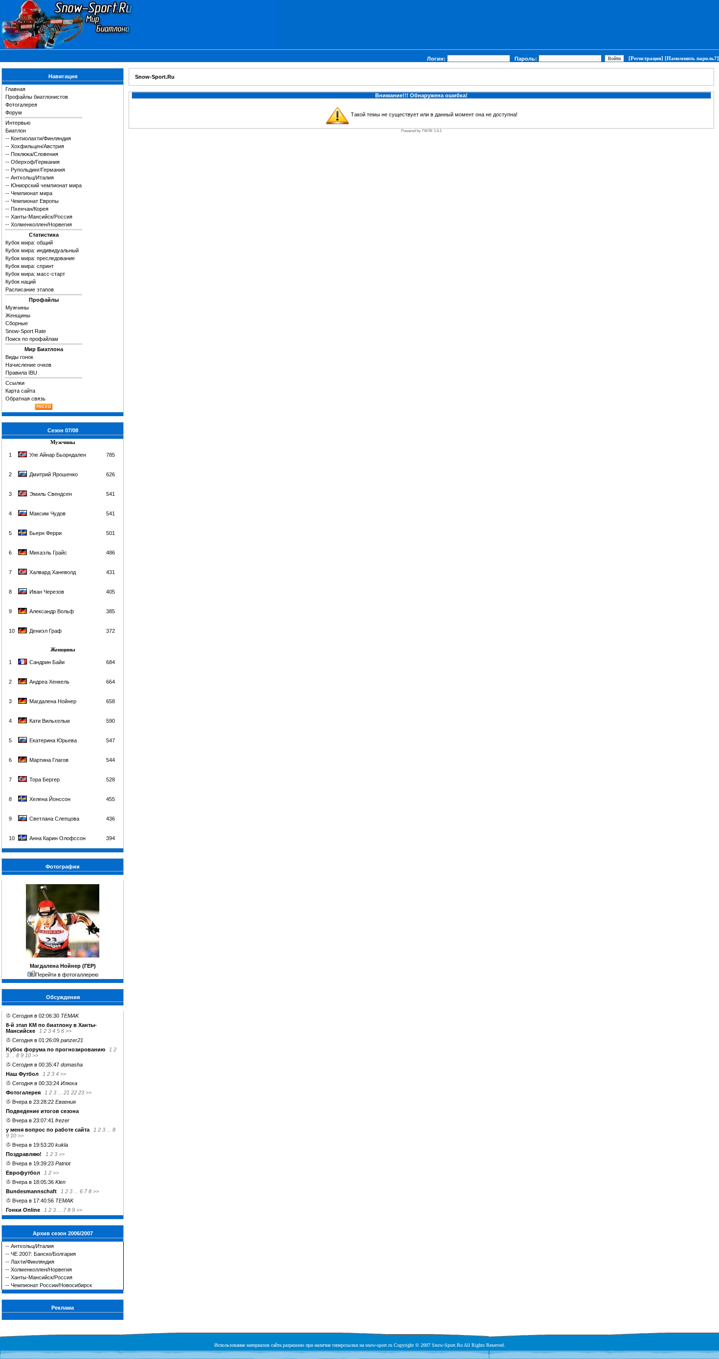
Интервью (17, 123)
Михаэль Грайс (48, 553)
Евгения (65, 1102)
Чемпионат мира (31, 193)
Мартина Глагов (48, 760)
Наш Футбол (22, 1074)
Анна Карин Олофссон (57, 838)
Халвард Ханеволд (52, 572)
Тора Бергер (44, 779)
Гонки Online (23, 1210)
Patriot (62, 1163)
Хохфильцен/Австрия (37, 146)
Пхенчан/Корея (29, 209)
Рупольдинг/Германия (38, 170)
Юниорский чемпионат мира (46, 185)
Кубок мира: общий (29, 242)
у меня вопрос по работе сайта (48, 1130)
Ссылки (14, 383)
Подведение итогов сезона (42, 1111)
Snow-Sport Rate (25, 331)
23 (81, 1092)
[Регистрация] (646, 58)
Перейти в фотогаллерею (66, 975)
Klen (60, 1182)
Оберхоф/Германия (35, 162)
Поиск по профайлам (31, 339)
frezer (62, 1120)
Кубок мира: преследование (40, 258)
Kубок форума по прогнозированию (55, 1049)
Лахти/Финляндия (32, 1262)
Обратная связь (25, 398)
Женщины (17, 315)
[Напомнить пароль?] (692, 58)
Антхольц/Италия (32, 177)
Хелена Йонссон (49, 799)
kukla (61, 1145)
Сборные (16, 323)
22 (74, 1092)
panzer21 (72, 1040)
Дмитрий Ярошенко (53, 474)
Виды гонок (19, 357)
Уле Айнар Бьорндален (57, 455)
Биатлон (15, 131)
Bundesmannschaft (31, 1191)
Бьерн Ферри (45, 533)
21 (66, 1092)
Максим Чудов (47, 513)
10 (28, 1055)
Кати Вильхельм (49, 721)
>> (68, 1031)
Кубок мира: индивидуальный (42, 250)
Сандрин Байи (47, 662)
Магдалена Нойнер (52, 701)
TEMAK (70, 1016)
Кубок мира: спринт (29, 266)
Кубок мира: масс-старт (35, 274)
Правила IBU (21, 373)
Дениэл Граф (45, 631)
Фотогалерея (21, 105)
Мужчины (17, 308)
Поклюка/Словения (34, 154)
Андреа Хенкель (49, 682)
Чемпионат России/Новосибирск (51, 1285)
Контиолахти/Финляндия (41, 138)
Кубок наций (20, 282)
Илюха (69, 1083)
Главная (15, 89)
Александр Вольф (51, 611)
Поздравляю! (24, 1154)
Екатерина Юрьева (53, 740)
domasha (72, 1065)
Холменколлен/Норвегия (41, 224)
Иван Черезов (46, 592)
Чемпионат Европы (35, 201)
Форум (13, 112)
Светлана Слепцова (54, 819)
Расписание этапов (29, 289)
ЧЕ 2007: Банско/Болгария (43, 1254)
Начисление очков (28, 365)
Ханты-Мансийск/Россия (41, 217)
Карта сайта (20, 391)
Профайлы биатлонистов (36, 97)
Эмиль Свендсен (50, 494)
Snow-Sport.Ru (155, 77)
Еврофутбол (23, 1173)
